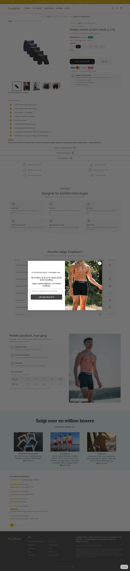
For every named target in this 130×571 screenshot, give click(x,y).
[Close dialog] (99, 263)
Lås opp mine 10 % (46, 297)
